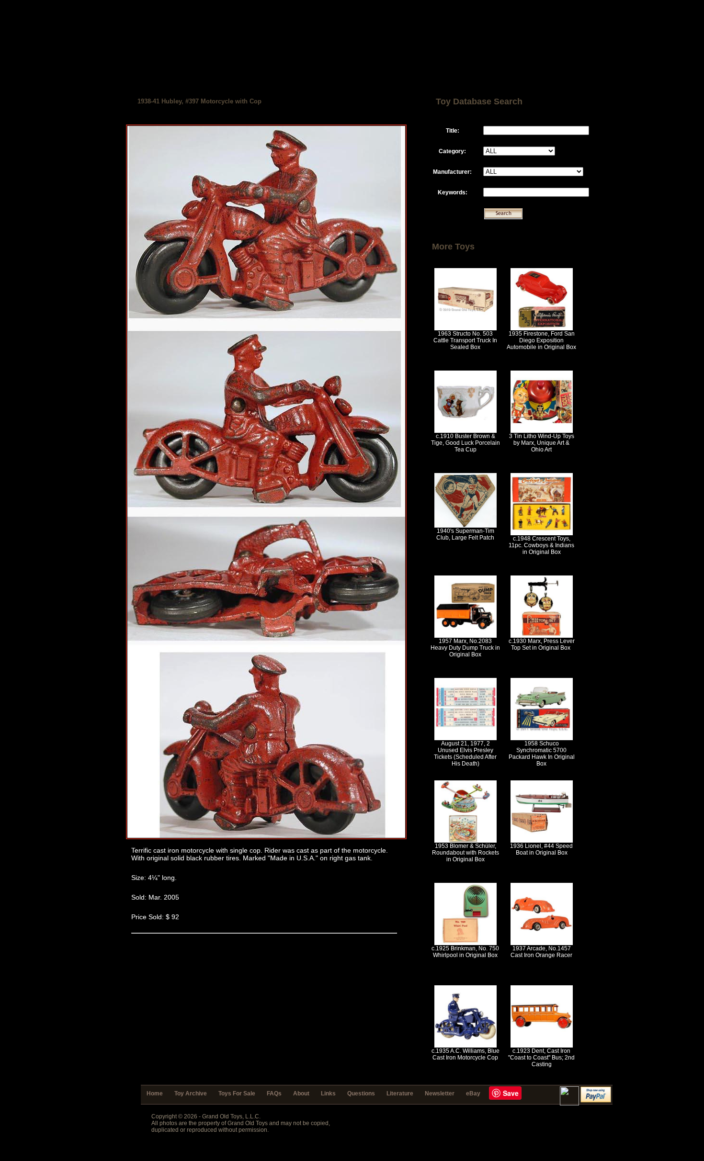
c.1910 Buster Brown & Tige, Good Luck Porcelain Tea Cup (465, 443)
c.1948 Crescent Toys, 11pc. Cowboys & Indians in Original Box (541, 545)
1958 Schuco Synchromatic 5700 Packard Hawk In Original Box (542, 753)
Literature (399, 1093)
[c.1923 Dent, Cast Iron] (542, 1045)
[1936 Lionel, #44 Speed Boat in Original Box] (542, 840)
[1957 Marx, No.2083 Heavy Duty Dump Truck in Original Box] (465, 635)
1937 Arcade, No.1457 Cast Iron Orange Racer (541, 951)
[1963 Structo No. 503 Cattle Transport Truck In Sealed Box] (465, 328)
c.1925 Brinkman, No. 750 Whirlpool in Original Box (465, 951)
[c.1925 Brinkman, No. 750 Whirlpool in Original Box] (465, 943)
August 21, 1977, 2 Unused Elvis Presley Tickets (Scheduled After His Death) (465, 753)
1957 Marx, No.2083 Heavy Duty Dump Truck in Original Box (465, 648)
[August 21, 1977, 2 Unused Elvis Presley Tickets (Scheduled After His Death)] (465, 738)
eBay (473, 1093)
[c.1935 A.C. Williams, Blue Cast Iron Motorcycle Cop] (465, 1045)
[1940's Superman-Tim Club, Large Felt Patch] (465, 525)
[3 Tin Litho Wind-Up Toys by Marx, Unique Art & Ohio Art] (542, 431)
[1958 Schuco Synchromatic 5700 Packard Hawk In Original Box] (542, 738)
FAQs (274, 1093)
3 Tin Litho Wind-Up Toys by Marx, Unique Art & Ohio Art (541, 443)
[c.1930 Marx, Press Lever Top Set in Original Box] (542, 635)
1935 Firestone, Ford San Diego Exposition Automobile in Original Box (541, 340)
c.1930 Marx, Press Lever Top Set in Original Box (542, 644)
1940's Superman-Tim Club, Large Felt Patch (465, 534)
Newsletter (439, 1093)
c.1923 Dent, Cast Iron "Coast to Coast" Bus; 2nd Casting (541, 1058)
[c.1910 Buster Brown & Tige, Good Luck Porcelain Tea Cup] (465, 431)
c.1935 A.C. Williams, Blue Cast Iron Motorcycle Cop (465, 1054)
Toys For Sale (236, 1093)
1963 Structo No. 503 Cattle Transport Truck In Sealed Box (465, 340)
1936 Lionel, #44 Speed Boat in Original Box (541, 849)
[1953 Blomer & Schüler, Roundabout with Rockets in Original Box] (465, 840)
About (301, 1093)
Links (328, 1093)
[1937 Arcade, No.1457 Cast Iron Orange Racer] (542, 943)
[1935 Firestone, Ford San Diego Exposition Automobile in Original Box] (542, 328)
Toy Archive (190, 1093)
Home (155, 1093)
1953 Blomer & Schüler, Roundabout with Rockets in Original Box (465, 853)
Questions (361, 1093)
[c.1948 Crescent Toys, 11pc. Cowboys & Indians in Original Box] (542, 533)
